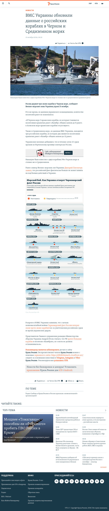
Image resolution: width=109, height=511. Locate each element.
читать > (68, 153)
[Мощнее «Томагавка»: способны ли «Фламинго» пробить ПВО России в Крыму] (28, 428)
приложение (33, 370)
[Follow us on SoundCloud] (87, 481)
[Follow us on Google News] (77, 481)
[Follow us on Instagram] (72, 481)
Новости (30, 11)
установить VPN (61, 361)
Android (68, 370)
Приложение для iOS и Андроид (13, 484)
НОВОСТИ (62, 410)
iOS (60, 370)
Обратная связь (33, 492)
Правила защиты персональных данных (40, 502)
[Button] (60, 43)
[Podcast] (97, 481)
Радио (3, 492)
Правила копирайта (35, 488)
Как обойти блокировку (10, 500)
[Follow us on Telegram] (82, 481)
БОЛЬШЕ (103, 467)
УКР (90, 3)
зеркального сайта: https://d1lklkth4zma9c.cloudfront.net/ (58, 355)
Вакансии (31, 496)
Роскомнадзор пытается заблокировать (42, 350)
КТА (96, 3)
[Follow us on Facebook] (56, 481)
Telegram (60, 358)
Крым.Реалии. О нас (35, 480)
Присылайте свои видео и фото (13, 480)
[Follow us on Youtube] (67, 481)
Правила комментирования (38, 484)
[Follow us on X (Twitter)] (62, 481)
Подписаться (6, 488)
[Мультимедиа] (102, 3)
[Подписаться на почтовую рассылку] (102, 481)
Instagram (69, 358)
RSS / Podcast (6, 496)
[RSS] (92, 481)
